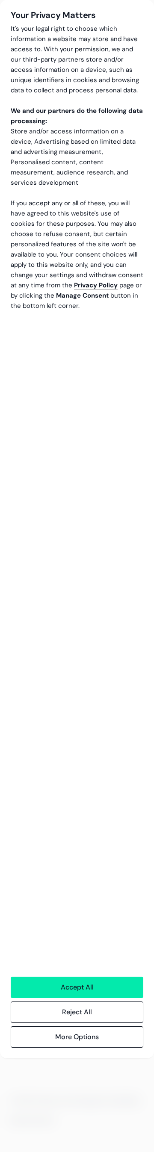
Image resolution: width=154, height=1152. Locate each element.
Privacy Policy (96, 285)
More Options (77, 1036)
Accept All (77, 987)
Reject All (77, 1011)
